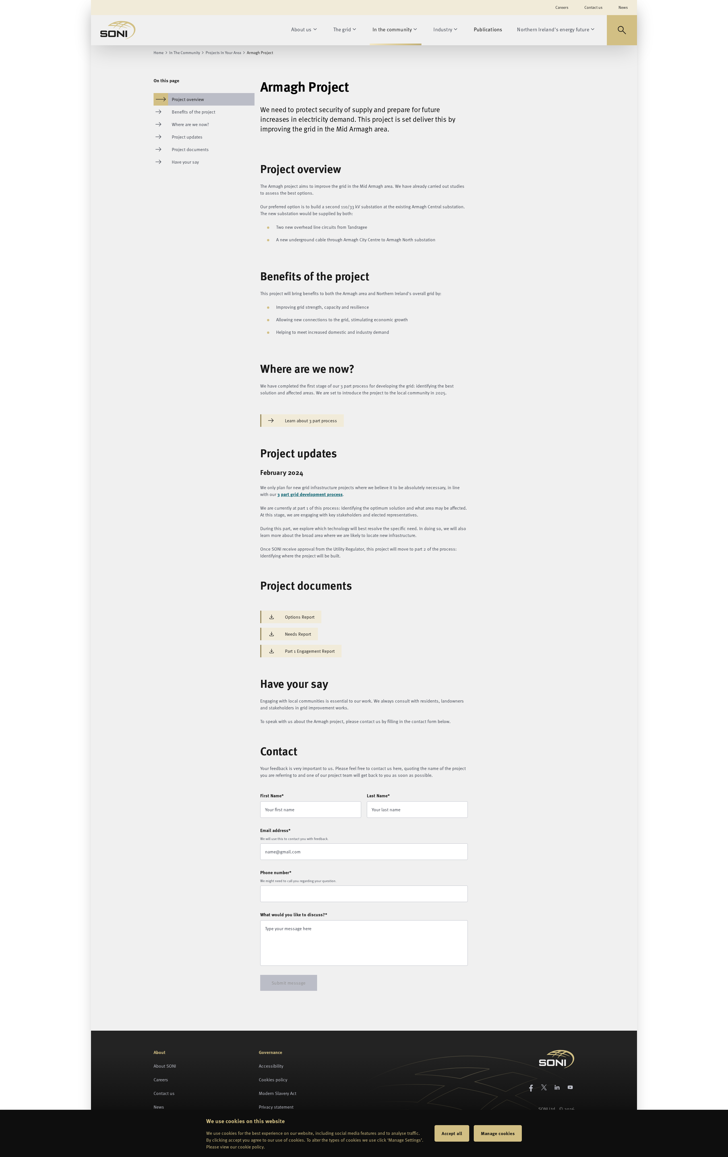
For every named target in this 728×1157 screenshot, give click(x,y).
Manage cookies (498, 1133)
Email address (275, 830)
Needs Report (298, 634)
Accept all (452, 1133)
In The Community (184, 52)
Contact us (593, 7)
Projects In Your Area (223, 52)
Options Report (300, 617)
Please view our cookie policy (235, 1146)
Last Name (378, 795)
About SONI (165, 1066)
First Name (272, 795)
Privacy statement (276, 1107)
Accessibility (271, 1066)
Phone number (275, 872)
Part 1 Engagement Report (310, 651)
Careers (561, 7)
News (623, 7)
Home (159, 52)
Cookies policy (273, 1079)
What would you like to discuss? (293, 914)
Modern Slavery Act (277, 1093)
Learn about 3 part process (311, 420)
